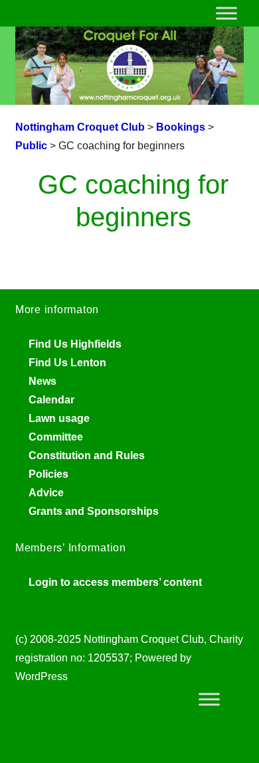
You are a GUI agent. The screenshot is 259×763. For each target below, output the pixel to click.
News (42, 381)
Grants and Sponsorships (94, 511)
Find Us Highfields (75, 344)
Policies (48, 474)
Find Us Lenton (67, 362)
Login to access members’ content (115, 582)
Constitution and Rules (87, 455)
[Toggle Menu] (226, 13)
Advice (46, 492)
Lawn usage (59, 418)
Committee (56, 437)
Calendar (51, 399)
